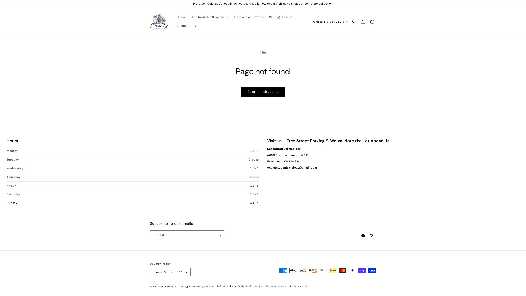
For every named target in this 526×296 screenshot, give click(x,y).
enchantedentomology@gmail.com (292, 167)
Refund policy (225, 286)
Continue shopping (263, 92)
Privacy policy (298, 286)
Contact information (250, 286)
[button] (208, 17)
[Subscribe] (219, 235)
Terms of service (276, 286)
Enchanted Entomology (175, 286)
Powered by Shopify (201, 286)
